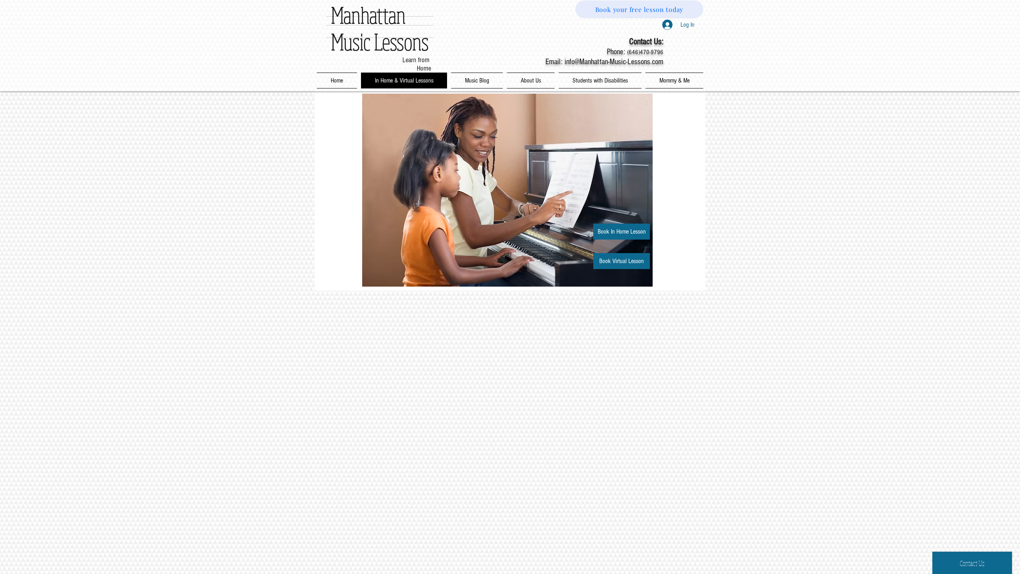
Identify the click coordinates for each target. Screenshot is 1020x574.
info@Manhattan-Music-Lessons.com (614, 61)
